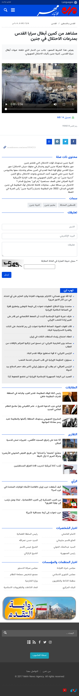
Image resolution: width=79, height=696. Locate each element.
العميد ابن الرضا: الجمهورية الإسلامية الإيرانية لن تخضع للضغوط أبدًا (40, 377)
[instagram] (50, 642)
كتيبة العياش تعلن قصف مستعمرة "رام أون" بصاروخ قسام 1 (44, 181)
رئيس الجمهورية (67, 553)
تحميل (64, 117)
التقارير (72, 434)
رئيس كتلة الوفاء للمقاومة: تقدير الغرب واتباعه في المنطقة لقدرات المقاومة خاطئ (34, 394)
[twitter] (45, 642)
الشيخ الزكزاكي (31, 553)
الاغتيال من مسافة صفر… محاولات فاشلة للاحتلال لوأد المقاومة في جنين (39, 185)
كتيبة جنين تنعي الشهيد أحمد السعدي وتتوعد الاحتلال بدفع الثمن (42, 174)
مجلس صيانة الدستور (27, 568)
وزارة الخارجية (31, 581)
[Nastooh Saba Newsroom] (72, 690)
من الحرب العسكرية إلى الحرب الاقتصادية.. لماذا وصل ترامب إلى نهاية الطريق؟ (32, 501)
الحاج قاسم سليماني (65, 540)
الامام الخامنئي (68, 534)
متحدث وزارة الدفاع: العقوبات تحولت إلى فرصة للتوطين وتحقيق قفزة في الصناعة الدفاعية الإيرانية (39, 308)
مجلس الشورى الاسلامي (64, 574)
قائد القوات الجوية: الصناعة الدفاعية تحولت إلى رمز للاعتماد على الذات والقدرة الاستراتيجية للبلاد (39, 328)
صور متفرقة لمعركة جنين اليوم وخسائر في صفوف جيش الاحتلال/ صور (40, 166)
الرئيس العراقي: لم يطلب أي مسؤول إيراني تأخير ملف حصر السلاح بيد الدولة (39, 368)
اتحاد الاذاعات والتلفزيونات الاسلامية (21, 587)
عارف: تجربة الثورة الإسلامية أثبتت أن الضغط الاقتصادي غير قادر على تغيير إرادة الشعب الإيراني (39, 318)
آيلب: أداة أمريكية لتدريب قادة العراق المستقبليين (37, 466)
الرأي (74, 481)
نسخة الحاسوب (39, 655)
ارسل (6, 275)
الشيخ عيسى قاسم (29, 547)
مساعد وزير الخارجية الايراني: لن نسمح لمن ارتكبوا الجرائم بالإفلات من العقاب (39, 345)
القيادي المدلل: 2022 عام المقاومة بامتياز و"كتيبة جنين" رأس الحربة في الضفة (39, 190)
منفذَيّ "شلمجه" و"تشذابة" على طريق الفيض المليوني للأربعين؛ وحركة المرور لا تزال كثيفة (31, 454)
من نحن (47, 671)
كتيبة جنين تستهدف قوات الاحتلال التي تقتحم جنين (48, 163)
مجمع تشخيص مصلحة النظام (24, 574)
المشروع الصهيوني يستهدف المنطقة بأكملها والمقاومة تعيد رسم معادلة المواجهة (33, 420)
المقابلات (71, 387)
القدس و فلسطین (68, 23)
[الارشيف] (28, 642)
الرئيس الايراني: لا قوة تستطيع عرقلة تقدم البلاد (49, 353)
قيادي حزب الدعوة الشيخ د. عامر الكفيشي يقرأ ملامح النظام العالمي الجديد (33, 407)
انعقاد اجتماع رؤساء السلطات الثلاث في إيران (51, 337)
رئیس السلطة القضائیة (27, 534)
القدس (54, 23)
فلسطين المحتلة (67, 205)
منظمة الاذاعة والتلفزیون (63, 581)
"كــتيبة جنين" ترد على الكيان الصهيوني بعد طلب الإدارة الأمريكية (43, 178)
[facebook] (39, 642)
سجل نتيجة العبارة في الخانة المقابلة (59, 261)
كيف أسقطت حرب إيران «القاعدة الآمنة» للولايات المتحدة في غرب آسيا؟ (32, 488)
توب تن (68, 290)
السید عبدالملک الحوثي (64, 547)
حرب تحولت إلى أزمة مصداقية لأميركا (43, 513)
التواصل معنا (32, 671)
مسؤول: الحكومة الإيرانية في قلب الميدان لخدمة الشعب (45, 360)
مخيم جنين (49, 205)
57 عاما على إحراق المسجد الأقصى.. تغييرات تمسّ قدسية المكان (33, 441)
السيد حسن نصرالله (28, 540)
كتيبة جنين (34, 205)
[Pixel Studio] (62, 690)
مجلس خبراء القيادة (66, 568)
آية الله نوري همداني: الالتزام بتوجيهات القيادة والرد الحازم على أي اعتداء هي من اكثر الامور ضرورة (38, 298)
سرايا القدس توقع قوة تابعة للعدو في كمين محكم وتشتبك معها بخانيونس (38, 170)
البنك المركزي (69, 587)
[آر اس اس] (34, 642)
